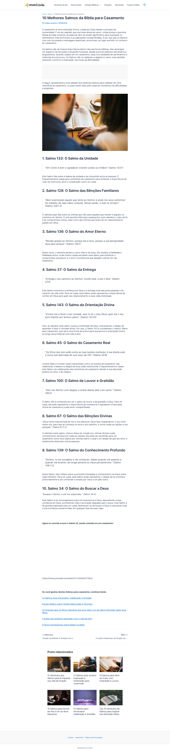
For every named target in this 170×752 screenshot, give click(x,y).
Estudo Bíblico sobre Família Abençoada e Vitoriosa (67, 604)
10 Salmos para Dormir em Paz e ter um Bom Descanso (58, 711)
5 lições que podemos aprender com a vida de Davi (67, 619)
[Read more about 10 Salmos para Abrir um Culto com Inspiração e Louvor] (111, 664)
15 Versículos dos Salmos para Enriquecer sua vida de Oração (59, 678)
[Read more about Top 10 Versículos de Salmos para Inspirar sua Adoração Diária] (111, 697)
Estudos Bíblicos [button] (92, 5)
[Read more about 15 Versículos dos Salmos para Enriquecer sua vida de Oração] (59, 664)
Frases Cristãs (133, 5)
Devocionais (76, 5)
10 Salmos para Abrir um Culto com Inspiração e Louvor (109, 678)
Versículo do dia (61, 5)
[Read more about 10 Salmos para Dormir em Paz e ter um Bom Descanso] (59, 697)
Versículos (119, 5)
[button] (100, 5)
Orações (107, 5)
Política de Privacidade (93, 737)
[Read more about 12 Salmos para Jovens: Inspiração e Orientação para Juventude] (85, 664)
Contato (71, 737)
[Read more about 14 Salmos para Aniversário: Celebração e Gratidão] (85, 697)
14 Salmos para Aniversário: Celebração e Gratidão (67, 598)
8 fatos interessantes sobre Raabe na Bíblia (63, 625)
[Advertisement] (85, 72)
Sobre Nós (79, 737)
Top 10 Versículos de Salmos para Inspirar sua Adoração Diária (109, 711)
